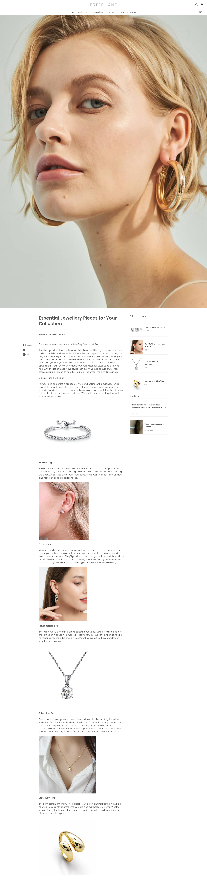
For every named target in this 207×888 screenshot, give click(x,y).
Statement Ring (47, 797)
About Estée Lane (128, 12)
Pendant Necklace (48, 625)
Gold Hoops (45, 544)
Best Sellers (98, 12)
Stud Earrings (46, 462)
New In (112, 12)
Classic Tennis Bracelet (51, 377)
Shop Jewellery (78, 12)
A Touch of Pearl (47, 713)
